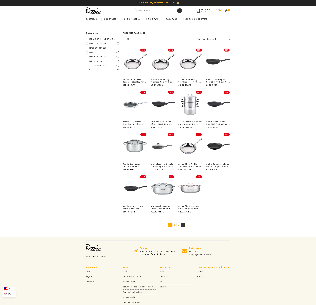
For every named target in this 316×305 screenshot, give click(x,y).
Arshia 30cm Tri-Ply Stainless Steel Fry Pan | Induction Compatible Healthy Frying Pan (189, 165)
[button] (227, 10)
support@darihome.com (200, 254)
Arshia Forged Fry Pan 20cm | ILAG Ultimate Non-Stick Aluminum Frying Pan (161, 123)
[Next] (183, 225)
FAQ (162, 281)
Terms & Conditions (132, 276)
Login (211, 12)
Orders (200, 271)
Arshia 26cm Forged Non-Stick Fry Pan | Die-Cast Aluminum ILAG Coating (217, 123)
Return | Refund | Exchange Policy (138, 287)
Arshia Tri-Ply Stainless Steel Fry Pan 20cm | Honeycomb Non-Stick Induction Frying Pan (134, 123)
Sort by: (202, 39)
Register (204, 12)
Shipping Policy (130, 297)
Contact (164, 276)
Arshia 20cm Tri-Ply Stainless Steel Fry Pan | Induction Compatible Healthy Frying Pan (134, 80)
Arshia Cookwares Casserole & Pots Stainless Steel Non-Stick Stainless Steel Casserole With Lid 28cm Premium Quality (135, 165)
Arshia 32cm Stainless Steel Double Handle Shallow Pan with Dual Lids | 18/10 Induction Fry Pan (189, 207)
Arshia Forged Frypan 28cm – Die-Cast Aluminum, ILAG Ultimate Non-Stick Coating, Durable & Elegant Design (134, 207)
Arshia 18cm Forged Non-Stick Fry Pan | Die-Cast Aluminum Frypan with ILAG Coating (217, 80)
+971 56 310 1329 (196, 251)
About (162, 271)
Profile (200, 276)
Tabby (126, 271)
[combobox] (158, 10)
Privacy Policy (129, 281)
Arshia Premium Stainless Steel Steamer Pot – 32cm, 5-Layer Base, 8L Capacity (190, 123)
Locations (90, 281)
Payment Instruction (132, 292)
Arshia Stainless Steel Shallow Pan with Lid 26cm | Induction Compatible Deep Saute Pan (162, 207)
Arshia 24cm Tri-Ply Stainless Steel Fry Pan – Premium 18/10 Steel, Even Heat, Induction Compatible (190, 80)
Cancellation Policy (131, 302)
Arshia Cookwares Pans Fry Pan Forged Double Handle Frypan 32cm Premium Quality (217, 165)
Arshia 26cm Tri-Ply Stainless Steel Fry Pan (161, 80)
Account (205, 9)
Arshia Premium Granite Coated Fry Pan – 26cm (162, 165)
